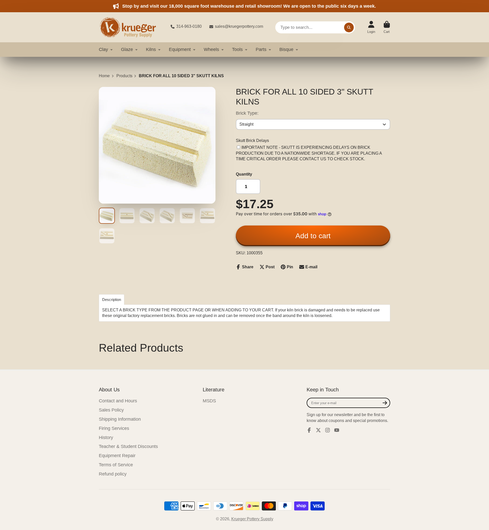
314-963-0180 (189, 26)
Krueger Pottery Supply (252, 519)
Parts (261, 49)
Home (104, 76)
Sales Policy (111, 410)
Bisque (286, 49)
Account (371, 27)
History (106, 437)
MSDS (209, 400)
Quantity (244, 174)
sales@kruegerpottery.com (239, 26)
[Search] (349, 27)
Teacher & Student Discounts (128, 446)
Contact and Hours (118, 400)
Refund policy (113, 473)
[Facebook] (309, 430)
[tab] (111, 299)
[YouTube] (336, 430)
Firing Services (114, 428)
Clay (103, 49)
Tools (237, 49)
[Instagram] (327, 430)
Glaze (127, 49)
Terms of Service (116, 464)
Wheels (211, 49)
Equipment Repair (117, 455)
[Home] (130, 27)
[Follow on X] (318, 430)
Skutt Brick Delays (252, 140)
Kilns (151, 49)
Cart (386, 27)
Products (124, 76)
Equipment (180, 49)
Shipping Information (120, 419)
